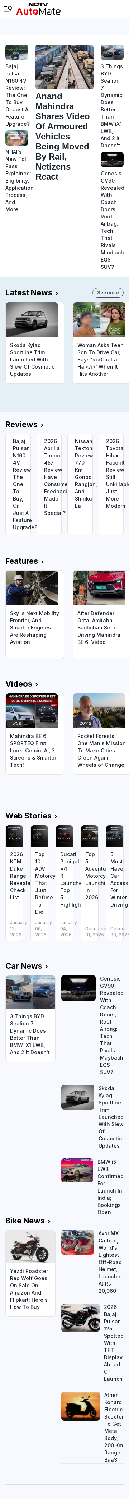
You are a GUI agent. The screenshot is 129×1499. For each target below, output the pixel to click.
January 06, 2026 (43, 928)
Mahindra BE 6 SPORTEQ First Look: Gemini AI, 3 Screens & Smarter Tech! (33, 750)
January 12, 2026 (18, 928)
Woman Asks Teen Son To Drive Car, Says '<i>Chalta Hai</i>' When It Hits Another (100, 359)
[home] (38, 9)
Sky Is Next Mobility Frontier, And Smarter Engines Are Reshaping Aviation (34, 627)
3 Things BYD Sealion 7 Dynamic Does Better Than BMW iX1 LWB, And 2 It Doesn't (112, 105)
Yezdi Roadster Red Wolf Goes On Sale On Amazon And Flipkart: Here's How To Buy (29, 1289)
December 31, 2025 (96, 931)
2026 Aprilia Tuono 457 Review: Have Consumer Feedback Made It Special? (53, 477)
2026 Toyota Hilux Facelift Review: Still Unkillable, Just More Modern (115, 473)
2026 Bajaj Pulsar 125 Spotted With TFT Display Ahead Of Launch (114, 1343)
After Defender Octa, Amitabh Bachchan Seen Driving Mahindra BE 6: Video (98, 627)
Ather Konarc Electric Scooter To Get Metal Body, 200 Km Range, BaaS (114, 1427)
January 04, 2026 (68, 928)
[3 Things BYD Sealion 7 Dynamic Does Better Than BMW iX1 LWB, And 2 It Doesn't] (112, 52)
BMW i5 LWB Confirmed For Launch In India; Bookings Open (110, 1187)
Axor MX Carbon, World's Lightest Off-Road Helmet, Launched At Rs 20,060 (111, 1262)
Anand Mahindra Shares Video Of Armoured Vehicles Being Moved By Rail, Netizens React (62, 136)
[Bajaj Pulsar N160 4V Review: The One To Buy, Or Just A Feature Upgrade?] (16, 52)
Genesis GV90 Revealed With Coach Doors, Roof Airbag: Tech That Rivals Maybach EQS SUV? (112, 220)
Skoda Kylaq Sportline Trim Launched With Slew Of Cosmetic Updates (32, 359)
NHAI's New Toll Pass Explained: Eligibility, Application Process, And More (16, 180)
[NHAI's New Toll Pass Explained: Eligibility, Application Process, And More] (16, 138)
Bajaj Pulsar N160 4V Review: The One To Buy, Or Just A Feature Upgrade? (16, 95)
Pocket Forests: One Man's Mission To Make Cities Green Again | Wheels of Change (101, 750)
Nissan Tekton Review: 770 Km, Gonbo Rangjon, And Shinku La (83, 473)
